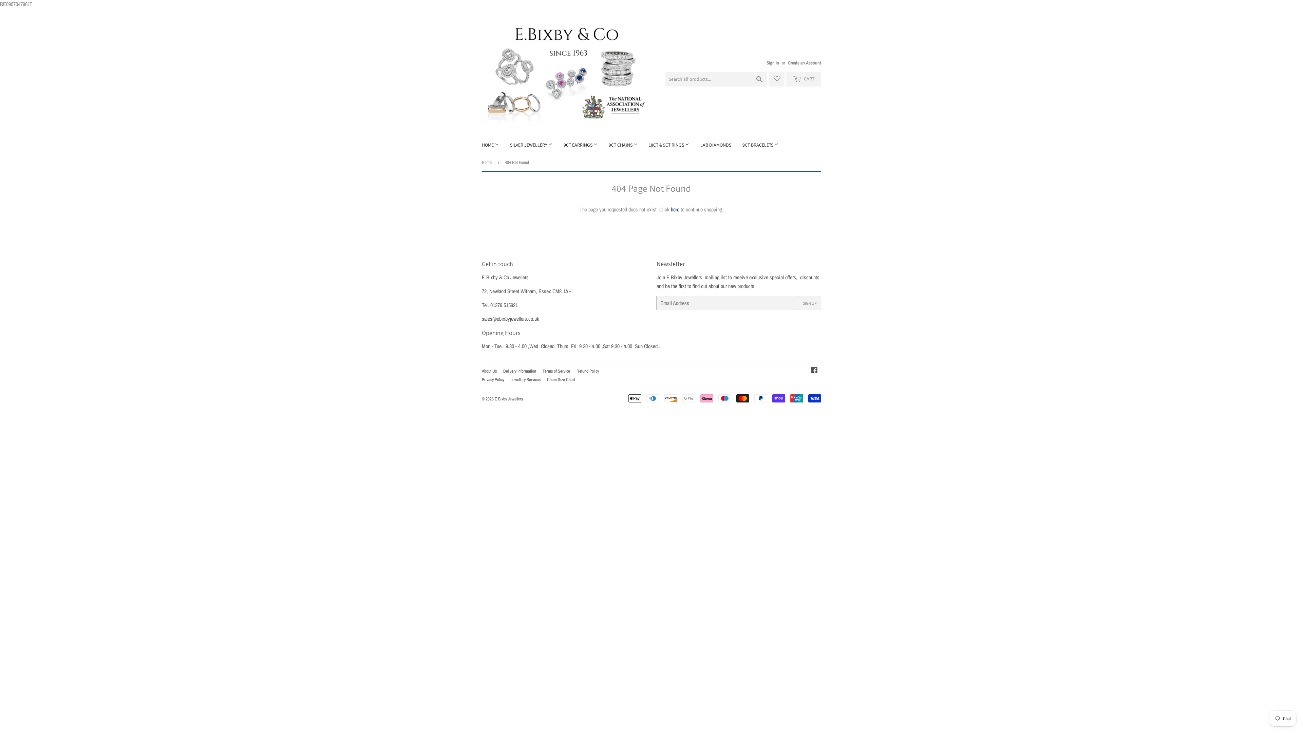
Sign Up (810, 303)
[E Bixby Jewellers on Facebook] (814, 371)
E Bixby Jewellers (509, 399)
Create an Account (804, 63)
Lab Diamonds (715, 145)
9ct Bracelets (758, 145)
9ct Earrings (578, 145)
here (675, 209)
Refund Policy (588, 371)
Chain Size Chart (561, 379)
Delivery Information (519, 371)
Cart (808, 79)
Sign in (773, 63)
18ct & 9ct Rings (667, 145)
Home (488, 145)
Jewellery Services (526, 379)
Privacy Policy (493, 379)
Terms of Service (556, 371)
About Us (489, 371)
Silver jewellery (529, 145)
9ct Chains (621, 145)
